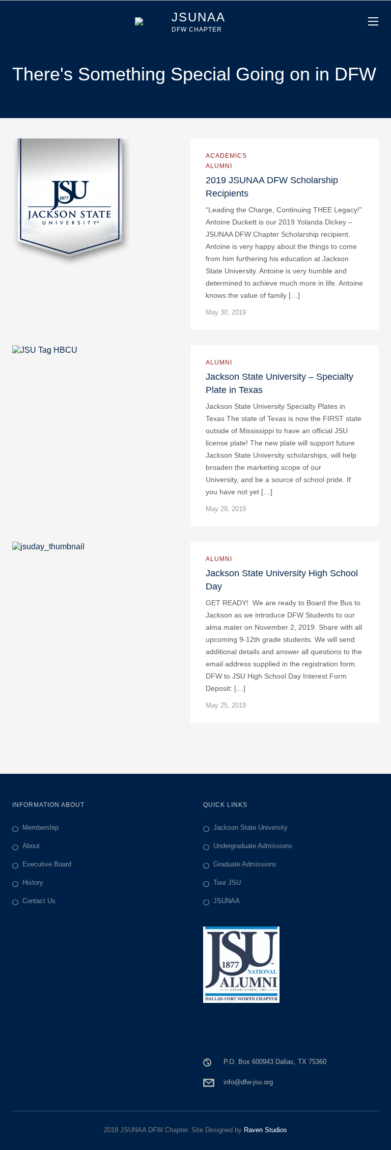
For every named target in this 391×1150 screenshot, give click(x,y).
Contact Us (38, 901)
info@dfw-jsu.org (248, 1082)
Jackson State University (250, 827)
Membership (40, 827)
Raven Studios (265, 1130)
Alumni (219, 166)
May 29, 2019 (226, 509)
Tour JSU (227, 882)
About (31, 846)
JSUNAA (226, 901)
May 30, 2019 (226, 312)
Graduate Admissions (244, 864)
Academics (226, 155)
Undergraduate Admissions (252, 846)
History (32, 882)
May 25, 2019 (226, 705)
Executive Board (46, 864)
